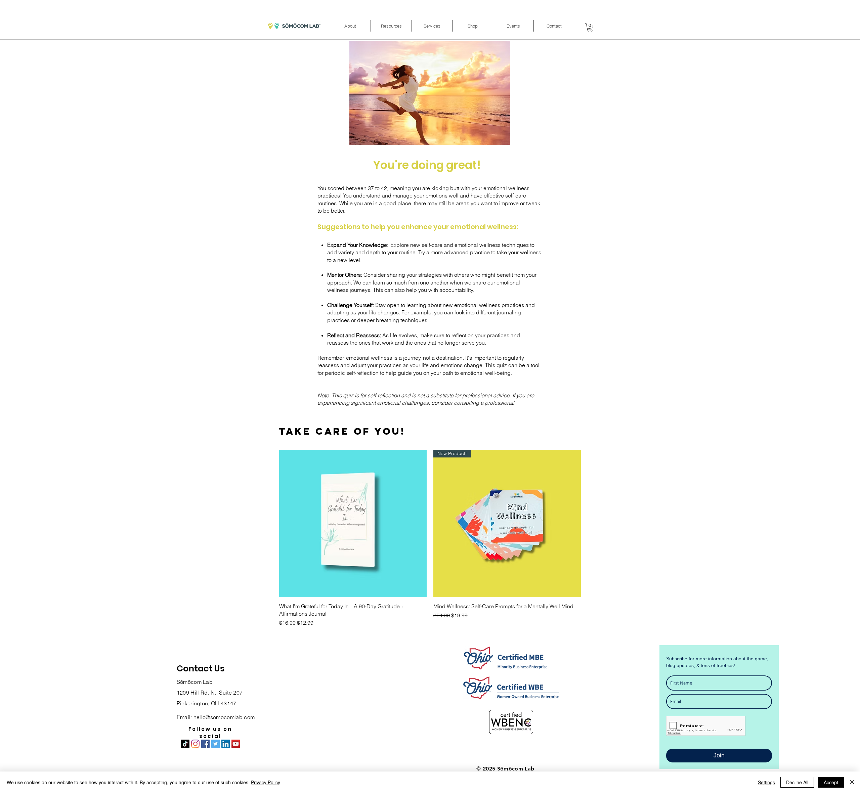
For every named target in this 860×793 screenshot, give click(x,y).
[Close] (852, 782)
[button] (350, 26)
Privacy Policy (265, 782)
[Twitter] (215, 744)
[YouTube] (235, 744)
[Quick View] (353, 523)
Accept (831, 782)
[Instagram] (195, 744)
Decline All (797, 782)
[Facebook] (205, 744)
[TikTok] (185, 744)
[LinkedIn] (225, 744)
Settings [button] (766, 782)
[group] (430, 539)
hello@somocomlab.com (224, 717)
